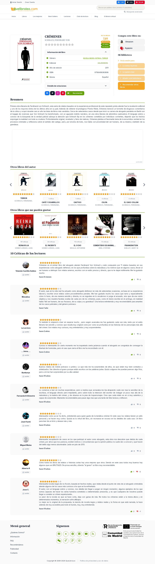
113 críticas (78, 242)
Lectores (67, 16)
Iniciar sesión (17, 2)
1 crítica (51, 199)
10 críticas (105, 47)
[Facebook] (59, 534)
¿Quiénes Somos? (17, 532)
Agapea (128, 48)
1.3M (122, 2)
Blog (96, 16)
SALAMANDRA (103, 63)
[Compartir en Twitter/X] (52, 93)
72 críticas (104, 242)
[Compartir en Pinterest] (63, 93)
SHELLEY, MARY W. (131, 248)
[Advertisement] (77, 27)
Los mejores (37, 16)
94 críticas (51, 242)
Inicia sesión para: (127, 61)
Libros (24, 16)
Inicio (14, 16)
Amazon (129, 41)
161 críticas (24, 242)
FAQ (12, 541)
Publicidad (14, 549)
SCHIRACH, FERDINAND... (24, 201)
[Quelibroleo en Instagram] (57, 93)
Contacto (14, 553)
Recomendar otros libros (129, 86)
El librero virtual (110, 16)
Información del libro (56, 52)
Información (15, 537)
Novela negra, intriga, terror (95, 58)
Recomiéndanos (16, 545)
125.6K (140, 2)
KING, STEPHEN (104, 248)
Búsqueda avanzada (134, 12)
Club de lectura (82, 16)
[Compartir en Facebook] (47, 93)
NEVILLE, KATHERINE (77, 248)
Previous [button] (11, 184)
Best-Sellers (53, 16)
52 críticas (131, 242)
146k (131, 2)
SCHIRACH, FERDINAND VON (57, 40)
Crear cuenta (30, 2)
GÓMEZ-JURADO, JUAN (23, 248)
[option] (23, 186)
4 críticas (104, 199)
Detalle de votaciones (56, 86)
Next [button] (144, 184)
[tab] (77, 52)
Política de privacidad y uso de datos (94, 561)
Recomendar (77, 93)
